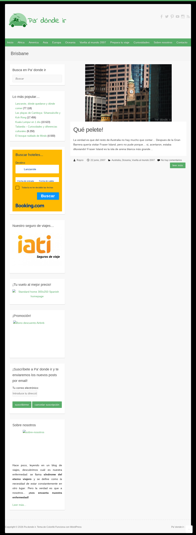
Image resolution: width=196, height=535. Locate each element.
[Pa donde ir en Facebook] (161, 16)
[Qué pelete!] (128, 93)
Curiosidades (141, 42)
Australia (116, 160)
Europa (56, 42)
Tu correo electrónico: (25, 387)
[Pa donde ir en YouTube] (177, 16)
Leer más (177, 165)
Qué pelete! (88, 129)
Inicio (10, 42)
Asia (45, 42)
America (34, 42)
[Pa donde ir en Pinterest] (172, 16)
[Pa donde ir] (37, 21)
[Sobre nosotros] (37, 444)
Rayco (80, 160)
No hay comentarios (171, 160)
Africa (21, 42)
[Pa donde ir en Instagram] (182, 16)
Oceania (70, 42)
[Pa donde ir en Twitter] (166, 16)
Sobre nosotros (163, 42)
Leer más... (19, 504)
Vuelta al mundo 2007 (93, 42)
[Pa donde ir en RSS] (188, 16)
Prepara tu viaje (119, 42)
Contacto (181, 42)
